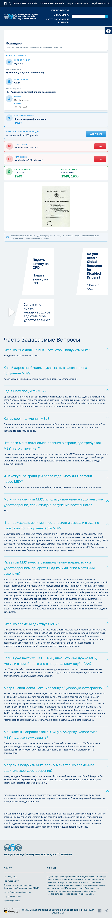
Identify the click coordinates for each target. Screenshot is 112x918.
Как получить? (60, 10)
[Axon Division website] (12, 911)
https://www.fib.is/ (21, 100)
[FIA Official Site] (97, 848)
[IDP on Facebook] (5, 3)
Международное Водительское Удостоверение (56, 910)
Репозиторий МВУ (12, 900)
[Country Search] (106, 16)
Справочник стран (12, 896)
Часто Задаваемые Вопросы (57, 21)
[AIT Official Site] (105, 848)
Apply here (96, 134)
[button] (108, 30)
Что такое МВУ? (60, 15)
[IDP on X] (10, 3)
